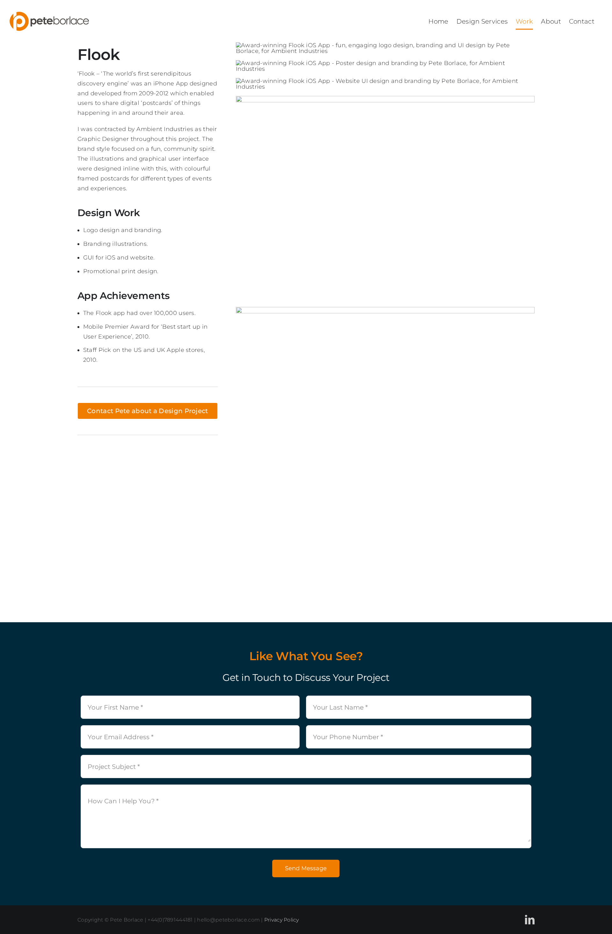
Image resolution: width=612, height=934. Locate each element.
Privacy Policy (281, 920)
